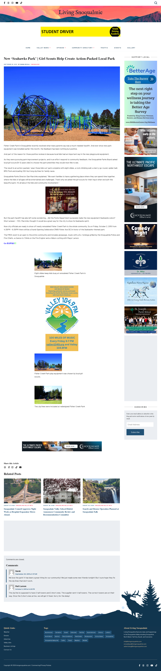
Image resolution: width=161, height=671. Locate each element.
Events (117, 48)
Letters (108, 632)
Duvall (66, 632)
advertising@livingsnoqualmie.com (135, 646)
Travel (70, 640)
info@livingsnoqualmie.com (133, 641)
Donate (6, 635)
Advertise (7, 639)
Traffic (104, 48)
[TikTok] (17, 467)
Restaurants (88, 636)
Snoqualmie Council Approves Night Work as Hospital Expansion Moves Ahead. (20, 511)
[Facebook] (9, 467)
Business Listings (9, 646)
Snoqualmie (35, 64)
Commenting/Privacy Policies (41, 665)
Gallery (131, 48)
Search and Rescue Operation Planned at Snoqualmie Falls (101, 510)
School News (99, 636)
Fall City (81, 632)
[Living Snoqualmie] (80, 13)
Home (28, 48)
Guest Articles (91, 632)
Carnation (58, 632)
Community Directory (82, 48)
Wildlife (85, 640)
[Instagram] (13, 467)
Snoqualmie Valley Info (24, 505)
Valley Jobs (7, 642)
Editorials (73, 632)
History (100, 632)
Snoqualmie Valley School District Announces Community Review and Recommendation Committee (59, 511)
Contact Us (8, 650)
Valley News (43, 48)
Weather (6, 632)
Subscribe (135, 432)
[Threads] (5, 467)
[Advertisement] (62, 536)
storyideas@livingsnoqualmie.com (135, 644)
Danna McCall (25, 64)
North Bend (48, 636)
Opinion (60, 48)
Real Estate (78, 636)
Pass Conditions (67, 636)
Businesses (48, 632)
